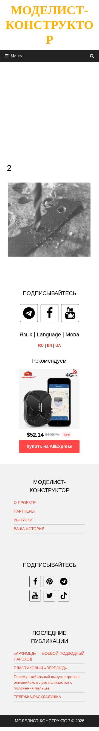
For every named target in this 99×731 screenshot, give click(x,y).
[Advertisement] (49, 111)
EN (49, 345)
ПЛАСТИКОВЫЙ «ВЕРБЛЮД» (40, 668)
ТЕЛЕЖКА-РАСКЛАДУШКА (37, 697)
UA (58, 345)
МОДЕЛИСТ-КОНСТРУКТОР (49, 24)
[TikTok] (63, 595)
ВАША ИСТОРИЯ (29, 529)
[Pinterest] (49, 581)
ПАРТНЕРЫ (24, 511)
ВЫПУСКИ (23, 520)
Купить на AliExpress (49, 446)
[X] (49, 595)
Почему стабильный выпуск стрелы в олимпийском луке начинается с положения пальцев (47, 682)
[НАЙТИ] (92, 56)
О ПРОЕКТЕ (25, 502)
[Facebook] (49, 313)
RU (41, 345)
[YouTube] (70, 313)
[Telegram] (29, 313)
